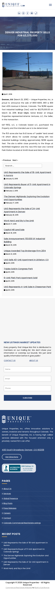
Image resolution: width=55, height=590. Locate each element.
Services (7, 493)
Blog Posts (7, 503)
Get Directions (11, 457)
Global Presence (10, 498)
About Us (7, 489)
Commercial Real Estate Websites (19, 588)
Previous (7, 160)
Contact (7, 518)
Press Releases (9, 508)
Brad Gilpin (23, 113)
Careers (6, 513)
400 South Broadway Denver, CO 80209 (23, 449)
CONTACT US (9, 360)
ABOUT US (33, 360)
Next (15, 160)
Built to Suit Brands (42, 588)
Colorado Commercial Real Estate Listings (22, 523)
